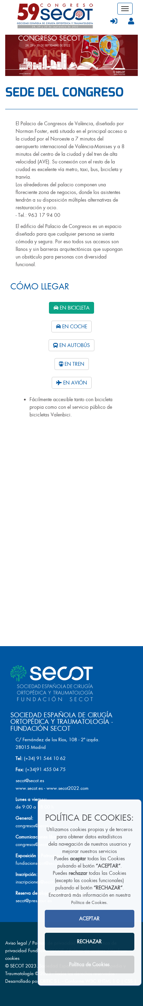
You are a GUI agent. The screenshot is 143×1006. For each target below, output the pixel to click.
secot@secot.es (30, 781)
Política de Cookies (89, 902)
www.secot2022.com (68, 788)
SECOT (17, 966)
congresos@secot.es (35, 826)
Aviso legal (16, 943)
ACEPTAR (89, 918)
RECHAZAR (89, 941)
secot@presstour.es (34, 901)
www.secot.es (29, 788)
